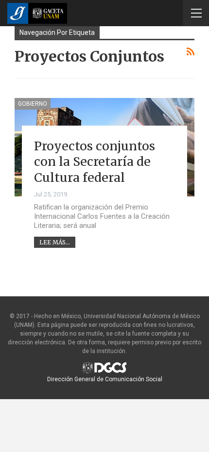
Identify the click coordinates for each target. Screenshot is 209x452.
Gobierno (32, 103)
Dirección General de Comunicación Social (104, 379)
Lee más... (54, 242)
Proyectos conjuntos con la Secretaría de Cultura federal (94, 161)
